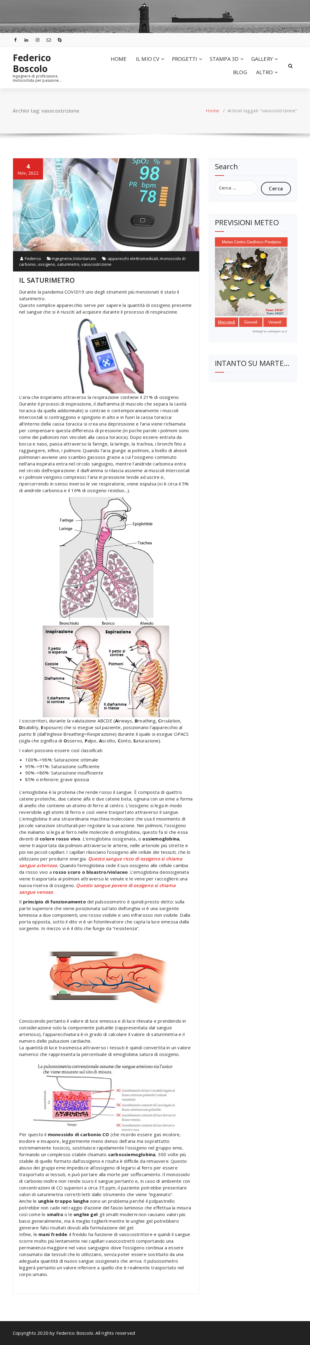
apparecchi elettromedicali (133, 258)
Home (212, 110)
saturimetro (68, 264)
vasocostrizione (96, 264)
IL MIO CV (148, 58)
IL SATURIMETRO (47, 279)
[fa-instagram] (37, 40)
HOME (119, 58)
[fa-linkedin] (26, 40)
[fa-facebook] (15, 40)
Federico (32, 258)
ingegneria (62, 258)
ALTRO (264, 72)
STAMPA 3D (224, 58)
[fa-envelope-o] (48, 40)
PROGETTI (184, 58)
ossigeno (46, 264)
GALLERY (262, 58)
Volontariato (84, 258)
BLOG (240, 72)
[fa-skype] (60, 40)
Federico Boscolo (32, 63)
